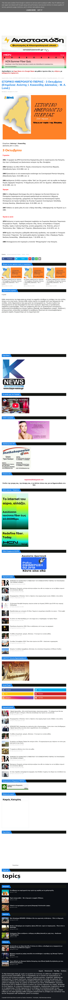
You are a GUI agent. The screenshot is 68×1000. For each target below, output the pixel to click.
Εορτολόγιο (15, 865)
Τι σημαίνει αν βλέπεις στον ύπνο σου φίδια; (22, 749)
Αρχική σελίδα (5, 78)
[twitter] (50, 689)
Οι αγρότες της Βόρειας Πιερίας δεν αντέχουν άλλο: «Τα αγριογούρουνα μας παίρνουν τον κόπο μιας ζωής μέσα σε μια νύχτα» (38, 742)
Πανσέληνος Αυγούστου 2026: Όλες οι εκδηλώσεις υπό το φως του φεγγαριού (31, 626)
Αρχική (41, 971)
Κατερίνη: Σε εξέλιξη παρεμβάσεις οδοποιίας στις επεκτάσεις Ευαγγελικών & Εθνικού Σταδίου (35, 649)
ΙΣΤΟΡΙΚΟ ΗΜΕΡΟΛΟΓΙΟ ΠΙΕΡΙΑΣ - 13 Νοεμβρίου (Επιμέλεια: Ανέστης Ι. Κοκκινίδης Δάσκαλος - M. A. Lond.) (56, 282)
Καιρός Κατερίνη (12, 799)
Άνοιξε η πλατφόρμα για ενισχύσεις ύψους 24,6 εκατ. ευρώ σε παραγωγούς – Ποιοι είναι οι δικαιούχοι (37, 926)
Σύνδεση (63, 971)
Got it (39, 10)
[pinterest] (50, 693)
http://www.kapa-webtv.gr (45, 997)
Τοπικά (23, 254)
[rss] (18, 693)
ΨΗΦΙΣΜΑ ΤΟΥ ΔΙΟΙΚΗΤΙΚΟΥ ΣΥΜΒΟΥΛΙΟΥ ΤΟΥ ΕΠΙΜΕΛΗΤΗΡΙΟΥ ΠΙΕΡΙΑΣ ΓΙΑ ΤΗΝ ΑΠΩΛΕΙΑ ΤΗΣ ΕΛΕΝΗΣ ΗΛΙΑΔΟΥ (37, 581)
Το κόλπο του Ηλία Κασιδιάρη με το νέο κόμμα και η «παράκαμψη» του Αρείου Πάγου (33, 618)
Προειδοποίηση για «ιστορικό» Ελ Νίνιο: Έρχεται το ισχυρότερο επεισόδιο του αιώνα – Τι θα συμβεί (37, 611)
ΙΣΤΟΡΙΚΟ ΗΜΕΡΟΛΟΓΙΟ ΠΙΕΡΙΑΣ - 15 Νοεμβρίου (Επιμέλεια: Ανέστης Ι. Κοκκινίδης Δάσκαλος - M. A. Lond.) (34, 282)
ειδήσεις (57, 71)
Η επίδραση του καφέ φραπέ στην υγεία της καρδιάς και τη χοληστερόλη (32, 890)
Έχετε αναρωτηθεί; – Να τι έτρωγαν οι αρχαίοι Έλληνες (26, 898)
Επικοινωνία (48, 971)
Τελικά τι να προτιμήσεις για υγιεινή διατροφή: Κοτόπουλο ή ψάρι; (30, 905)
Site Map (56, 971)
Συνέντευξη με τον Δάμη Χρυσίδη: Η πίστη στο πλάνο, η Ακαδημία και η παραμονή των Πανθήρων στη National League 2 (36, 946)
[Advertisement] (34, 17)
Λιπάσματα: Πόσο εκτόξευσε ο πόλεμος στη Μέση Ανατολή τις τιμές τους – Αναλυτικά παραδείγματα (35, 934)
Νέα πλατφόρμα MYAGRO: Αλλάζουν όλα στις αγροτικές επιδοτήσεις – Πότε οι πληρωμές (36, 918)
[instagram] (18, 697)
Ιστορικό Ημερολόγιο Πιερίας (14, 254)
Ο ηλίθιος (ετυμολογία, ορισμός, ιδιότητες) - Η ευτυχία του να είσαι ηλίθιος (30, 634)
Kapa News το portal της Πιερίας (18, 997)
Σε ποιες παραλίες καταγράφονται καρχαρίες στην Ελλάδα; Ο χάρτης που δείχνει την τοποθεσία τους (38, 772)
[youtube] (50, 697)
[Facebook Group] (18, 701)
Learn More (31, 10)
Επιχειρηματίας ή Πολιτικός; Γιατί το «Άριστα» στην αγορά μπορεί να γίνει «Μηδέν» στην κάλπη (36, 596)
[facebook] (18, 689)
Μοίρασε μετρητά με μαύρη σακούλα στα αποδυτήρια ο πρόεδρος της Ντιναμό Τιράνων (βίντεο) (36, 954)
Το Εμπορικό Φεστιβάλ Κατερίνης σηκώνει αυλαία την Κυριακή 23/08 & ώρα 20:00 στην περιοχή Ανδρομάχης (36, 604)
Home (10, 78)
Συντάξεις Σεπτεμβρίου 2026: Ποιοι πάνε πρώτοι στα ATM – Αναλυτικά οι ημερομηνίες (34, 641)
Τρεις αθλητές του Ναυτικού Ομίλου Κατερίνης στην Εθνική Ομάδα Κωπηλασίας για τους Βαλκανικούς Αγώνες (36, 961)
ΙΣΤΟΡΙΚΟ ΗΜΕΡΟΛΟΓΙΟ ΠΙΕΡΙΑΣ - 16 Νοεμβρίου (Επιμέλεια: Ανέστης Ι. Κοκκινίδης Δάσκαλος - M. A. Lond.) (12, 282)
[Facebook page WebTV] (50, 701)
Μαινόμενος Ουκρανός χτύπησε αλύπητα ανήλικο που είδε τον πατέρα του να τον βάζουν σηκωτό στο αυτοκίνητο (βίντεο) (37, 589)
